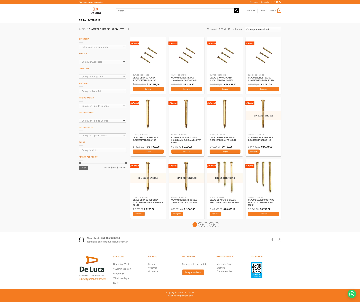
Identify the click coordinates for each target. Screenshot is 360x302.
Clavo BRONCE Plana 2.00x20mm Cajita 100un (184, 79)
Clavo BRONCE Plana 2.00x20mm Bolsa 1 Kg (144, 79)
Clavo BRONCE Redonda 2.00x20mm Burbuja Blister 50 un (186, 140)
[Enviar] (236, 10)
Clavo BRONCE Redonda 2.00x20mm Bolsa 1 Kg (145, 138)
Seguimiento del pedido (194, 264)
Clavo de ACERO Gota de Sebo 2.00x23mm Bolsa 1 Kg (224, 201)
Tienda (82, 20)
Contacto (265, 2)
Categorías (94, 20)
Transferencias (224, 271)
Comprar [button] (148, 89)
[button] (352, 294)
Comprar (254, 151)
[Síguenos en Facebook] (272, 2)
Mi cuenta (153, 271)
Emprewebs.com (185, 295)
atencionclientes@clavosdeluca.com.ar (107, 241)
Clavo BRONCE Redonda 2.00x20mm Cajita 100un (223, 138)
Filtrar (83, 168)
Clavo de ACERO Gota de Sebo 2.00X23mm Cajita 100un (261, 202)
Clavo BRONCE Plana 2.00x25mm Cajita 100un (261, 79)
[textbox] (102, 47)
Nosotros (254, 2)
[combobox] (102, 47)
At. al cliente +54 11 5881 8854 (103, 238)
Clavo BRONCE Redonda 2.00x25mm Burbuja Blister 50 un (148, 202)
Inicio (82, 29)
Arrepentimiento (193, 272)
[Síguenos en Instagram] (274, 2)
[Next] (216, 224)
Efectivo (221, 267)
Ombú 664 (118, 273)
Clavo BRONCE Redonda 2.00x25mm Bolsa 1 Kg (261, 138)
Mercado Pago (224, 264)
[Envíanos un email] (277, 2)
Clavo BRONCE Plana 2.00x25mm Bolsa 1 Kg (221, 79)
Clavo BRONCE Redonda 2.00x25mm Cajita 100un (184, 201)
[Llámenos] (280, 2)
